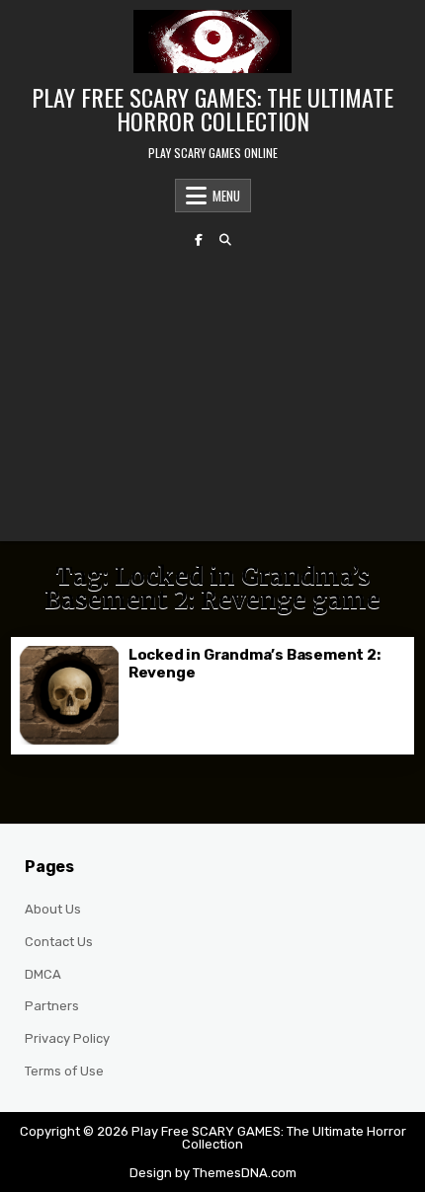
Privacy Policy (67, 1038)
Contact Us (59, 941)
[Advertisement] (212, 393)
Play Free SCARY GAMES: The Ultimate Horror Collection (212, 108)
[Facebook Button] (199, 240)
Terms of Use (64, 1071)
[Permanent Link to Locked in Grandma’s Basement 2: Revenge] (69, 695)
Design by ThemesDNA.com (213, 1172)
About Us (53, 909)
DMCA (43, 974)
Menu (226, 195)
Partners (52, 1005)
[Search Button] (225, 240)
